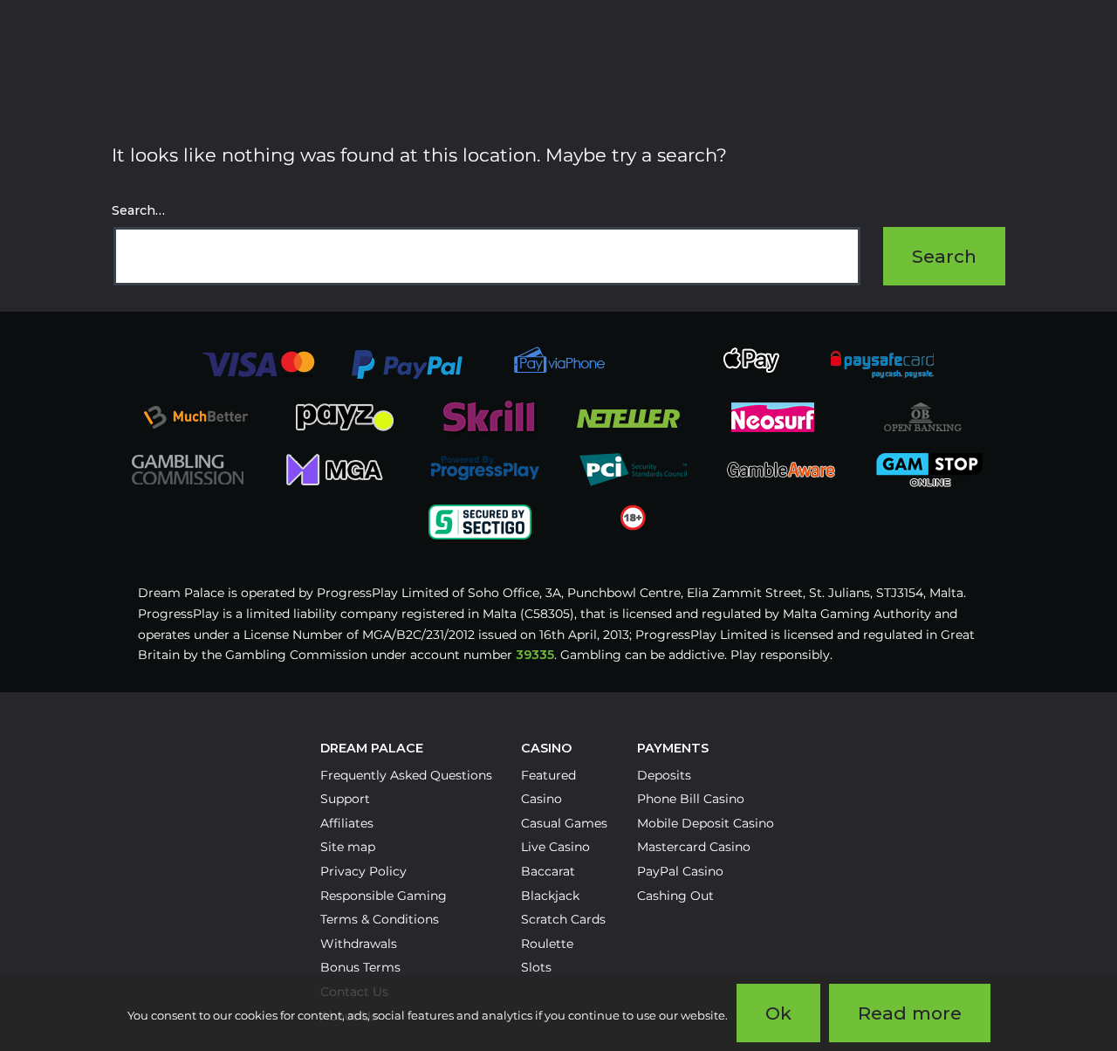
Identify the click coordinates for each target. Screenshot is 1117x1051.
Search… (138, 210)
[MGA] (336, 469)
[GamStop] (929, 469)
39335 (535, 655)
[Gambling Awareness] (781, 469)
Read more (910, 1013)
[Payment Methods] (258, 363)
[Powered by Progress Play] (484, 469)
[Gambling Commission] (187, 469)
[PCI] (632, 469)
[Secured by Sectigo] (480, 521)
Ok (778, 1013)
